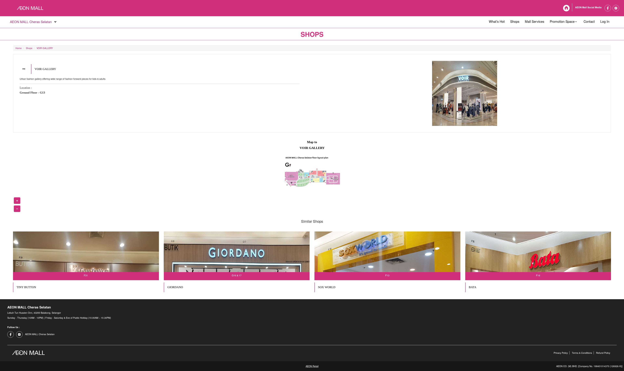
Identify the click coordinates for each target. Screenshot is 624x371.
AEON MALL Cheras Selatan (30, 22)
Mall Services (534, 21)
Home (18, 48)
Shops (514, 21)
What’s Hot (497, 21)
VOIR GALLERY (45, 48)
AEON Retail (312, 366)
